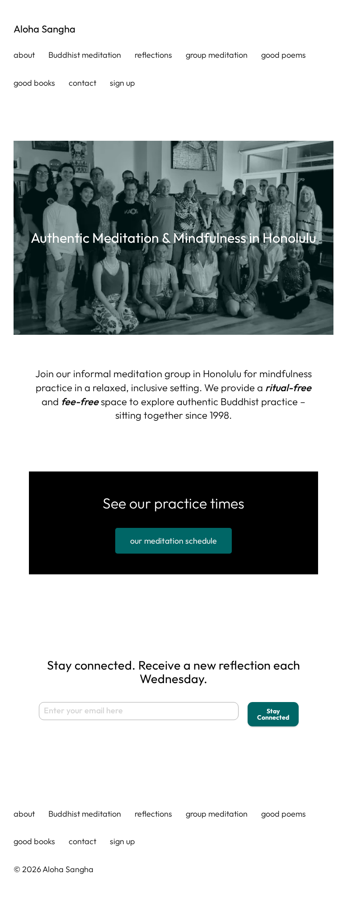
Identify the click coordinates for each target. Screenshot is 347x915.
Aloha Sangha (44, 29)
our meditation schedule (173, 541)
